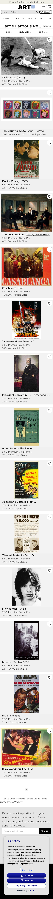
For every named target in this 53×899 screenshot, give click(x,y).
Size (8, 32)
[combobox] (18, 12)
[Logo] (26, 7)
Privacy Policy (26, 870)
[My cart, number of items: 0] (50, 6)
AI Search (46, 12)
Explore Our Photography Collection (26, 2)
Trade (42, 7)
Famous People (24, 18)
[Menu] (3, 7)
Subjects (7, 18)
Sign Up (45, 831)
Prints (41, 18)
